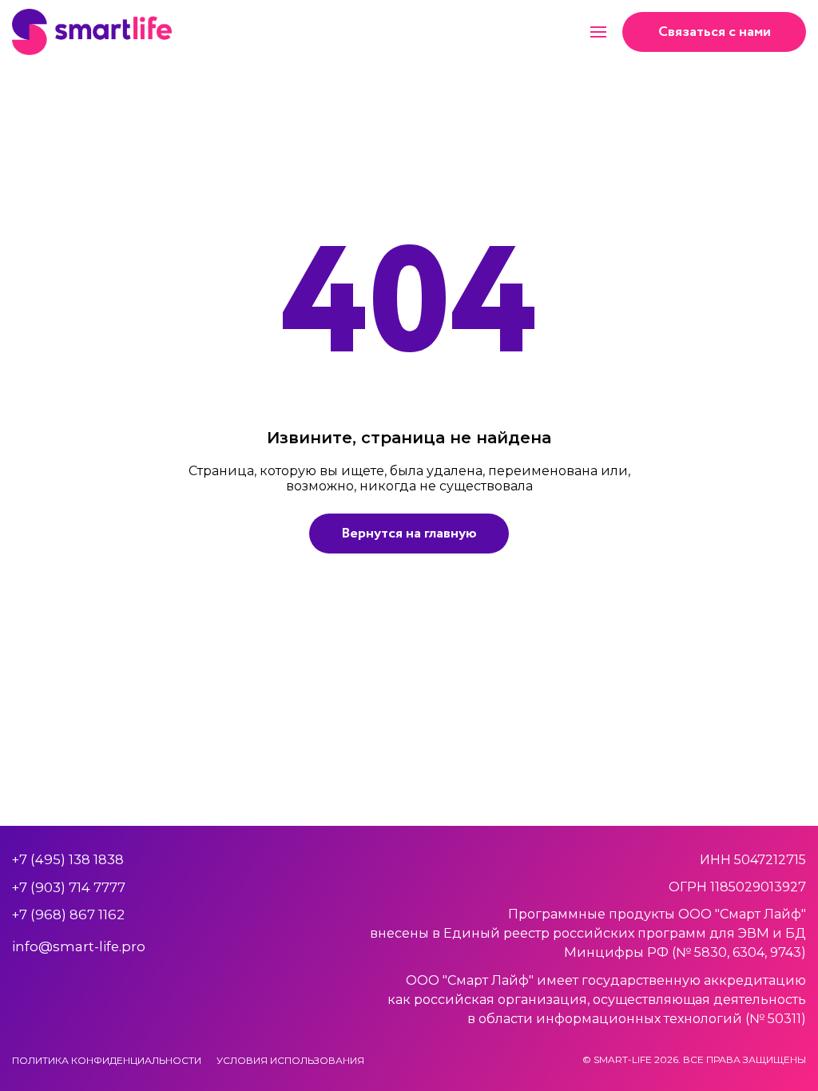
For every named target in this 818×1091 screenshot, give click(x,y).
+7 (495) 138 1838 (68, 859)
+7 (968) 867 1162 (68, 914)
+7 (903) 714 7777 (68, 887)
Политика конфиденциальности (106, 1060)
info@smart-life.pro (78, 946)
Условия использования (290, 1060)
